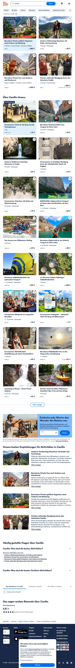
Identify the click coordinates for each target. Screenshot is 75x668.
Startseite (6, 621)
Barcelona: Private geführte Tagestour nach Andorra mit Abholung (25, 559)
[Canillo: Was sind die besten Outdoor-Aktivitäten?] (70, 570)
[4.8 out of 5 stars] (8, 612)
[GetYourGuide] (5, 3)
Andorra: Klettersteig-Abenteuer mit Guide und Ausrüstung (23, 555)
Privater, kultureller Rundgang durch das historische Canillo (23, 561)
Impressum (32, 633)
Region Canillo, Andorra (26, 621)
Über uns (46, 630)
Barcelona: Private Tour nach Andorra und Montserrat (21, 557)
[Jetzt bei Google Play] (21, 632)
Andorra (13, 621)
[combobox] (28, 4)
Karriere (46, 633)
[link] (19, 33)
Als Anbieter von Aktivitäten (61, 632)
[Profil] (69, 4)
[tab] (14, 586)
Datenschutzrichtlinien (62, 441)
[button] (19, 33)
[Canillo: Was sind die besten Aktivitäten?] (70, 549)
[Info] (16, 14)
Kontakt (31, 630)
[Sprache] (61, 3)
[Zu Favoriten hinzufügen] (34, 18)
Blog (45, 636)
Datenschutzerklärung (35, 636)
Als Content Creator (62, 635)
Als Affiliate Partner (62, 638)
